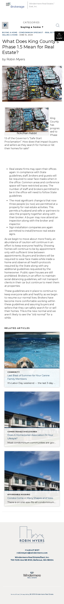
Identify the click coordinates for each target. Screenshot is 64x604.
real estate (51, 33)
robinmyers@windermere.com (32, 553)
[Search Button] (58, 25)
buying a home (9, 33)
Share (59, 38)
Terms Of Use (15, 594)
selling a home (10, 35)
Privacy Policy (25, 594)
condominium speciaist (31, 33)
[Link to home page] (17, 5)
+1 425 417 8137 (32, 550)
